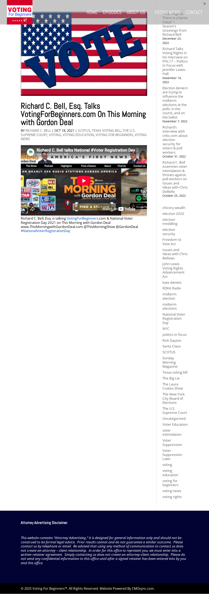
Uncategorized (174, 418)
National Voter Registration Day (173, 318)
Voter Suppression (172, 442)
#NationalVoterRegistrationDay (45, 230)
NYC (165, 328)
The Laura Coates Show (172, 386)
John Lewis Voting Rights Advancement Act (173, 270)
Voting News (167, 13)
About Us (136, 13)
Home (92, 13)
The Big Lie (171, 378)
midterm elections (169, 306)
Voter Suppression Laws (172, 454)
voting (55, 135)
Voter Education (175, 424)
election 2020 (173, 213)
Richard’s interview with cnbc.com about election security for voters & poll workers (175, 139)
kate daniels (171, 282)
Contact (194, 13)
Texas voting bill (106, 130)
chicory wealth (173, 207)
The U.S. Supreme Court (174, 410)
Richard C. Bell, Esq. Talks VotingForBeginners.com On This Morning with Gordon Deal (83, 114)
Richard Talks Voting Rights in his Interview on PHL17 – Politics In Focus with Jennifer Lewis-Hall (175, 61)
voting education (78, 135)
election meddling (169, 221)
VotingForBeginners (82, 218)
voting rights (172, 496)
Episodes (112, 13)
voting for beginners (114, 135)
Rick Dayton (171, 340)
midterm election (169, 296)
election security (168, 231)
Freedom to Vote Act (171, 241)
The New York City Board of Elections (173, 398)
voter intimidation (171, 432)
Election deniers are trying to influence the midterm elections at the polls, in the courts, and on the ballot (175, 102)
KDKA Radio (171, 288)
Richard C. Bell (38, 130)
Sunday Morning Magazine (170, 362)
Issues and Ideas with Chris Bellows (175, 253)
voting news (171, 490)
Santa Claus (171, 346)
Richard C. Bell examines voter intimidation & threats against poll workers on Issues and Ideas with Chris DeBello (175, 177)
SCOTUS (84, 130)
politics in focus (174, 334)
